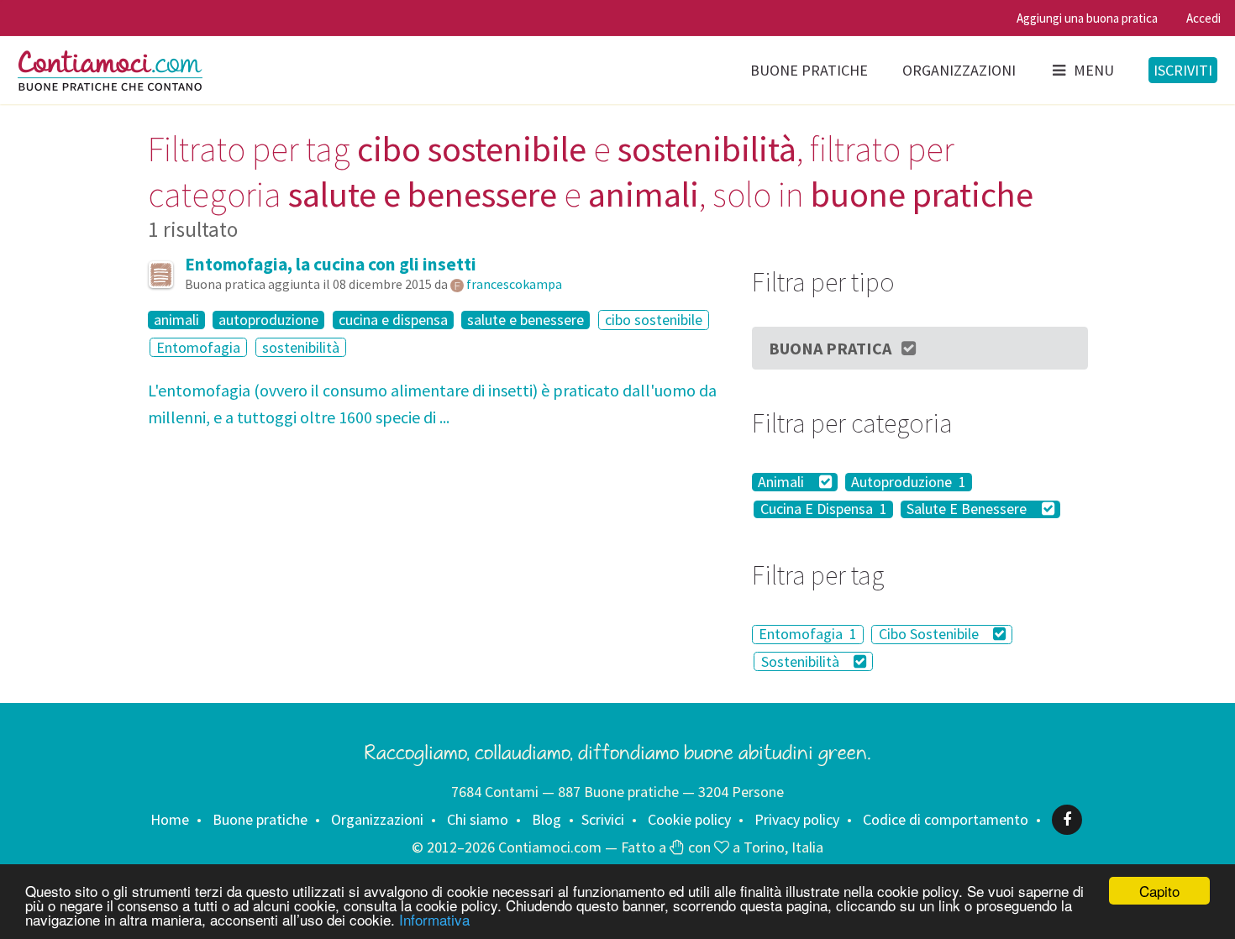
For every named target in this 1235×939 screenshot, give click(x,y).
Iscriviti (1183, 70)
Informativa (434, 919)
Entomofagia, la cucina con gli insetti (330, 264)
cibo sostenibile (653, 319)
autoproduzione (268, 320)
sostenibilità (300, 347)
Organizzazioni (959, 70)
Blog (546, 819)
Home (169, 819)
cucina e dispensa (393, 320)
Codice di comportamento (945, 819)
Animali (782, 482)
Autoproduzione (908, 482)
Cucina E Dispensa (823, 510)
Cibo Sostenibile (930, 634)
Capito (1159, 890)
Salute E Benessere (968, 510)
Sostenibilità (802, 661)
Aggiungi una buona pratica (1087, 18)
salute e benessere (525, 320)
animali (176, 320)
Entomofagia (198, 347)
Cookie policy (689, 819)
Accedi (1203, 18)
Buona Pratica (830, 348)
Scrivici (602, 819)
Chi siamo (477, 819)
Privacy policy (796, 819)
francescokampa (514, 283)
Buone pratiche (809, 70)
